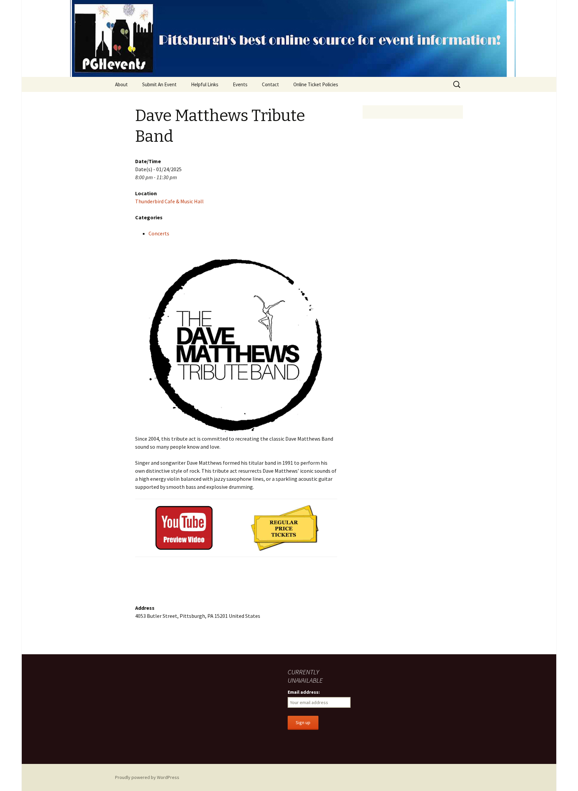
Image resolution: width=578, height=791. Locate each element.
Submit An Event (159, 84)
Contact (270, 84)
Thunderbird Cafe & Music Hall (169, 201)
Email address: (304, 692)
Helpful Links (204, 84)
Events (240, 84)
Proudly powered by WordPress (147, 777)
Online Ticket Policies (315, 84)
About (121, 84)
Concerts (159, 233)
